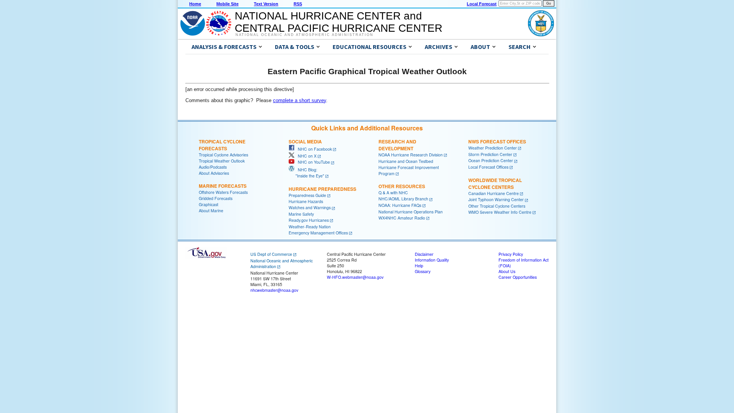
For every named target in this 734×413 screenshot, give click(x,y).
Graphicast (208, 204)
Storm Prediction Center (490, 154)
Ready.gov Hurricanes (309, 220)
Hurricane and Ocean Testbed (405, 161)
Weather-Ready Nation (310, 226)
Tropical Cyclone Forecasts (222, 145)
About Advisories (214, 173)
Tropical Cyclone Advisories (223, 155)
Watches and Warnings (310, 207)
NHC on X (305, 156)
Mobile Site (227, 4)
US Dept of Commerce (271, 254)
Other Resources (401, 186)
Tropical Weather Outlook (222, 161)
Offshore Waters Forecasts (223, 192)
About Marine (211, 210)
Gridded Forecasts (215, 198)
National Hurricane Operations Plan (410, 212)
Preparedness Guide (307, 195)
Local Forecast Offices (488, 167)
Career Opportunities (518, 277)
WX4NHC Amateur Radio (401, 218)
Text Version (266, 4)
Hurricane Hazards (306, 201)
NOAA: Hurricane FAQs (399, 205)
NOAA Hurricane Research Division (410, 155)
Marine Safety (301, 214)
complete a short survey (299, 100)
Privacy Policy (511, 254)
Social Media (305, 141)
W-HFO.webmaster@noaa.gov (355, 277)
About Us (507, 271)
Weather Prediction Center (492, 148)
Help (419, 265)
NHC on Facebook (313, 149)
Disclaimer (424, 254)
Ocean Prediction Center (490, 160)
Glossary (422, 271)
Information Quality (432, 260)
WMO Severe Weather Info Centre (499, 212)
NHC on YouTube (312, 162)
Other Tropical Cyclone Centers (496, 206)
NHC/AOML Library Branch (403, 199)
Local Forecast (482, 4)
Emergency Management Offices (318, 233)
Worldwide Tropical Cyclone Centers (495, 183)
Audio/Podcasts (213, 167)
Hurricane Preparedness (322, 188)
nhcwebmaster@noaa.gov (274, 290)
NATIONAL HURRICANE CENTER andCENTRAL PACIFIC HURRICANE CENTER (338, 22)
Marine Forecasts (223, 185)
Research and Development (397, 145)
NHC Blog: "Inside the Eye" (306, 173)
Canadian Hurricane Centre (493, 193)
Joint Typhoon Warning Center (496, 199)
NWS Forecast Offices (497, 141)
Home (195, 4)
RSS (298, 4)
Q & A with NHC (393, 192)
